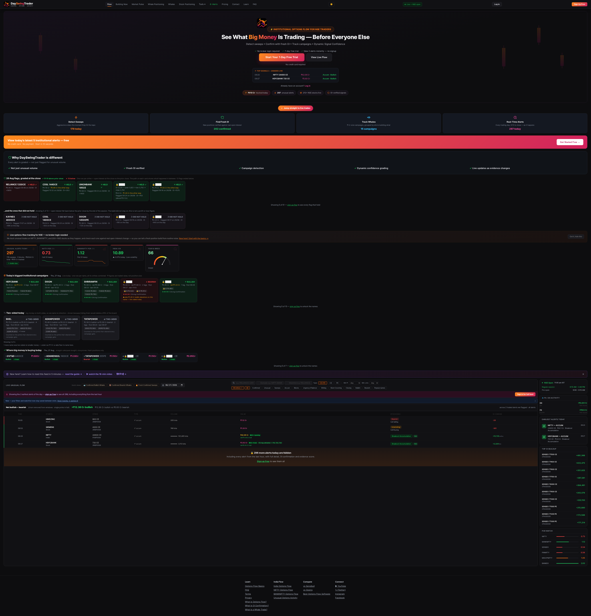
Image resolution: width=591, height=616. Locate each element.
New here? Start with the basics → (193, 238)
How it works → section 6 (67, 401)
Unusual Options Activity (285, 597)
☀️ (331, 4)
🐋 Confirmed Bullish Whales (94, 385)
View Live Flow (319, 57)
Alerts (215, 4)
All (247, 388)
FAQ (255, 4)
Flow (109, 4)
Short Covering (336, 388)
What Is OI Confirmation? (257, 605)
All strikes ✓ (237, 388)
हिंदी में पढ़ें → (121, 374)
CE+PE (322, 383)
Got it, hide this (576, 236)
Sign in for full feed (525, 394)
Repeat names (379, 388)
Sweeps (277, 388)
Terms (248, 594)
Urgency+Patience (310, 388)
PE (337, 383)
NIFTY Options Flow (283, 590)
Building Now (122, 4)
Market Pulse (138, 4)
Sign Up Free (579, 4)
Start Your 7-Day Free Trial (281, 57)
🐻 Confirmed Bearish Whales (120, 385)
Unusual (267, 388)
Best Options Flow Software (316, 594)
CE (331, 383)
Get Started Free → (570, 142)
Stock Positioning (187, 4)
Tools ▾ (202, 4)
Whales (171, 4)
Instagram (340, 594)
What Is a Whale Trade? (256, 609)
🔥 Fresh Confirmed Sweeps (146, 385)
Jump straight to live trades (297, 108)
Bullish (358, 388)
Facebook (340, 597)
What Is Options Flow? (256, 601)
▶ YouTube (340, 586)
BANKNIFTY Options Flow (286, 594)
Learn (246, 4)
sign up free (292, 205)
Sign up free (263, 461)
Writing (323, 388)
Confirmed (256, 388)
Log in (497, 4)
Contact (235, 4)
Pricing (225, 4)
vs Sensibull (309, 586)
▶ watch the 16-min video (99, 374)
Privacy (248, 597)
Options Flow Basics (254, 586)
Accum (287, 388)
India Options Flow (282, 586)
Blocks (296, 388)
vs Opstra (307, 590)
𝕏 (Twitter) (340, 590)
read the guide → (73, 374)
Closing (348, 388)
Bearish (367, 388)
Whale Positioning (156, 4)
